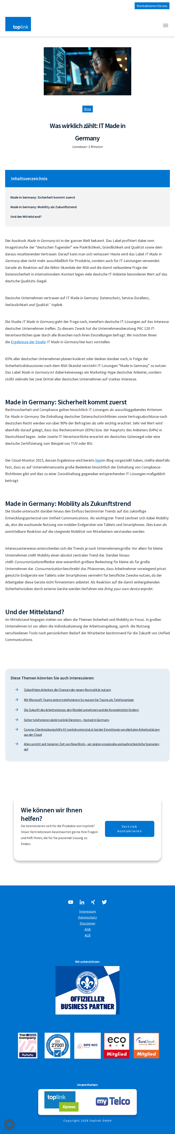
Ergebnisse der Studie (28, 341)
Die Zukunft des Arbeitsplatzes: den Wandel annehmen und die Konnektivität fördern (81, 710)
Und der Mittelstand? (26, 216)
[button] (9, 1124)
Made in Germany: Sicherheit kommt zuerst (42, 197)
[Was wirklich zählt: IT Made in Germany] (87, 71)
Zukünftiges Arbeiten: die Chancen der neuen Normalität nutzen (67, 690)
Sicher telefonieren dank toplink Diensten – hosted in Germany (66, 720)
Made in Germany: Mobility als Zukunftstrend (43, 207)
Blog (87, 109)
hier (98, 460)
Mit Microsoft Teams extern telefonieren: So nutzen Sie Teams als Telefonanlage (79, 700)
